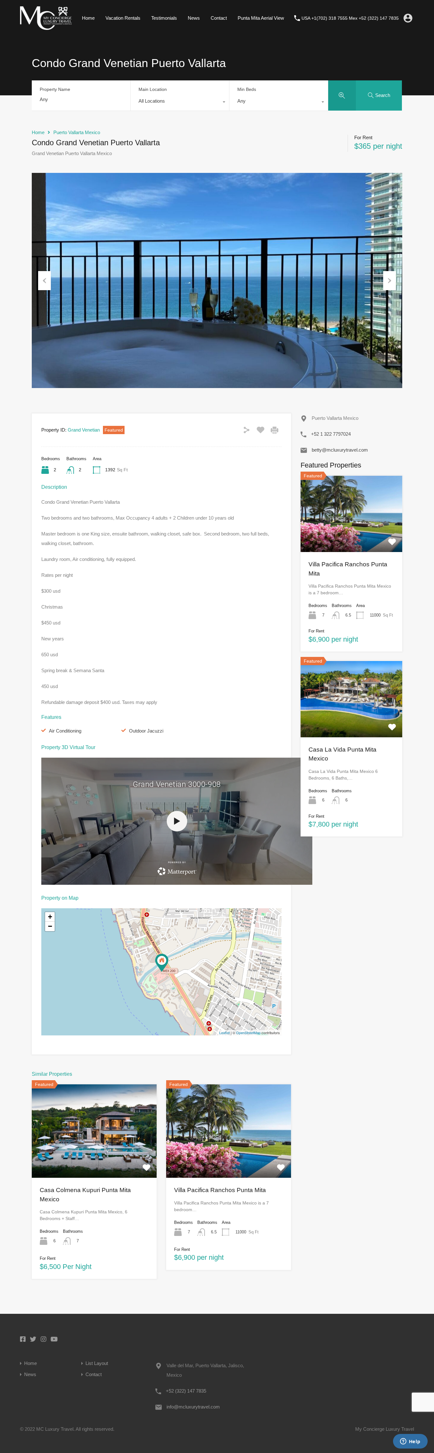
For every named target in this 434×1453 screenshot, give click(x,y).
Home (88, 18)
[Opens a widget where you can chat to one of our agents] (410, 1442)
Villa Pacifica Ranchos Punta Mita (220, 1190)
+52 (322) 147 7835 (186, 1391)
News (194, 18)
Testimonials (164, 18)
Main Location (153, 89)
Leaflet (224, 1032)
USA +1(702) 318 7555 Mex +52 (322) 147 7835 (350, 18)
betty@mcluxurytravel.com (340, 450)
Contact (219, 18)
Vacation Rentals (122, 18)
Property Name (55, 89)
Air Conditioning (65, 730)
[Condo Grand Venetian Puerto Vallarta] (161, 963)
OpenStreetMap (248, 1032)
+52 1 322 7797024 (331, 434)
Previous (44, 280)
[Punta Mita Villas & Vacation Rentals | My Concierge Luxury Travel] (46, 27)
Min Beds (246, 89)
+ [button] (50, 917)
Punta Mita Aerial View (261, 18)
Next (389, 280)
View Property (94, 1159)
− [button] (50, 926)
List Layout (96, 1363)
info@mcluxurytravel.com (193, 1406)
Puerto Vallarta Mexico (76, 132)
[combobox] (180, 102)
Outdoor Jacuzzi (146, 730)
